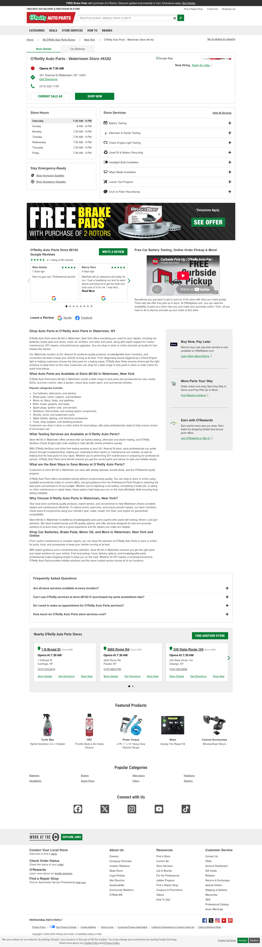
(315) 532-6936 (178, 669)
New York (89, 39)
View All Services (222, 113)
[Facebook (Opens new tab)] (204, 920)
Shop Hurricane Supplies (50, 175)
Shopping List (228, 8)
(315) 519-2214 (46, 669)
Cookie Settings (227, 940)
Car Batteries (77, 49)
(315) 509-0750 (112, 669)
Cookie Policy (91, 943)
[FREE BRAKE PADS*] (131, 221)
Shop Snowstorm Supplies (51, 181)
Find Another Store (210, 636)
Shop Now (95, 96)
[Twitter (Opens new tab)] (211, 920)
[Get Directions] (164, 58)
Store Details (45, 676)
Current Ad (212, 8)
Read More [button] (88, 291)
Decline (254, 940)
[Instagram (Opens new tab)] (217, 920)
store (54, 853)
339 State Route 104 (188, 649)
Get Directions (48, 79)
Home (30, 39)
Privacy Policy (111, 943)
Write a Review (113, 252)
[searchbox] (127, 18)
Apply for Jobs (201, 65)
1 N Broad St (51, 649)
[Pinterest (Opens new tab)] (230, 920)
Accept (243, 940)
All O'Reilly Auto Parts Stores (59, 39)
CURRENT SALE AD (50, 96)
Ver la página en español (221, 39)
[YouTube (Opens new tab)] (224, 920)
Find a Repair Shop (193, 8)
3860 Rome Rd (118, 649)
